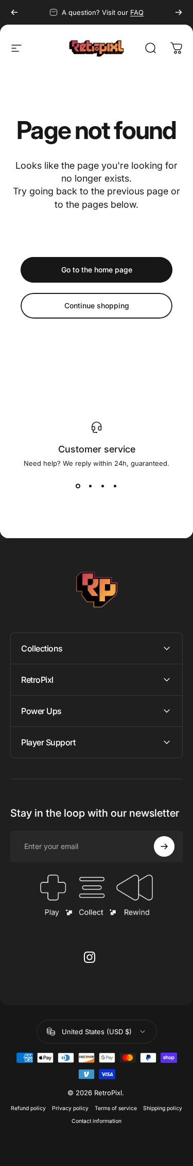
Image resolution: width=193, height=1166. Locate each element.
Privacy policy (70, 1108)
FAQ (137, 12)
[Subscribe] (164, 846)
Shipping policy (162, 1108)
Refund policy (28, 1108)
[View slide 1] (78, 486)
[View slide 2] (90, 486)
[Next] (178, 12)
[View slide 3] (103, 486)
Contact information (96, 1121)
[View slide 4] (115, 486)
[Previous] (14, 12)
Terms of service (116, 1108)
